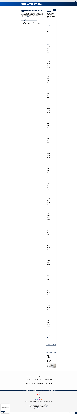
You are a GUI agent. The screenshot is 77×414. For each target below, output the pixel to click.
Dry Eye (47, 33)
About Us (24, 390)
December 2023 (48, 106)
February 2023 (48, 125)
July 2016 (48, 273)
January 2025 (48, 82)
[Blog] (41, 399)
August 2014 (48, 311)
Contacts (48, 29)
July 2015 (48, 296)
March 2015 (48, 303)
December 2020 (48, 174)
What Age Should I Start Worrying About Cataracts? (51, 17)
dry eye (52, 343)
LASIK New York (48, 350)
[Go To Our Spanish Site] (37, 394)
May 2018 (48, 232)
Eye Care (54, 344)
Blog (54, 390)
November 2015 (48, 288)
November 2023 (48, 108)
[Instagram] (39, 399)
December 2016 (48, 264)
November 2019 (48, 198)
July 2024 (48, 93)
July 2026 (48, 48)
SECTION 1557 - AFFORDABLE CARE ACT (38, 397)
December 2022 (48, 129)
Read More (28, 16)
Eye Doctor (48, 35)
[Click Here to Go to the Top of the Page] (76, 413)
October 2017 (48, 245)
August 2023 (48, 114)
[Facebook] (35, 399)
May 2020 (48, 187)
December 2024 (48, 84)
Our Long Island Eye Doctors (29, 390)
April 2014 (48, 318)
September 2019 (48, 202)
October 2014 (48, 309)
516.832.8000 (28, 381)
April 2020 (48, 189)
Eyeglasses (53, 345)
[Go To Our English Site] (39, 394)
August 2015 (48, 294)
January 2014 (48, 324)
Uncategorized (24, 17)
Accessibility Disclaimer (38, 398)
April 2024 (48, 99)
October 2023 (48, 110)
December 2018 (48, 219)
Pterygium (55, 352)
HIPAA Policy (38, 395)
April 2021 (48, 166)
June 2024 (48, 95)
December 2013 (48, 326)
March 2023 (48, 123)
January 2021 (48, 172)
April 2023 (48, 121)
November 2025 (48, 63)
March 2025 (48, 78)
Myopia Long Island (51, 352)
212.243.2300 (48, 381)
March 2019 (48, 213)
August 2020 (48, 181)
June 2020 (48, 185)
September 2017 (48, 247)
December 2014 (48, 307)
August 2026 (48, 46)
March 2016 (48, 281)
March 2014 (48, 320)
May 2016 (48, 277)
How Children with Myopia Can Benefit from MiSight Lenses (51, 21)
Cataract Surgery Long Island (50, 342)
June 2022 (48, 140)
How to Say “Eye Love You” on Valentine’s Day (29, 20)
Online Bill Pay (51, 390)
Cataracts (48, 27)
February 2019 (48, 215)
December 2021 (48, 151)
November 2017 (48, 243)
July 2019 (48, 206)
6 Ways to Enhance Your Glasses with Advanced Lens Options (50, 14)
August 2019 (48, 204)
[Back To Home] (4, 1)
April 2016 (48, 279)
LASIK (47, 347)
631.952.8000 (38, 381)
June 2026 (48, 50)
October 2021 (48, 155)
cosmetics (48, 31)
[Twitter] (37, 399)
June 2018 (48, 230)
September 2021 (48, 157)
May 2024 (48, 97)
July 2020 (48, 183)
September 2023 (48, 112)
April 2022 (48, 144)
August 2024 (48, 91)
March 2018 (48, 236)
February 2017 (48, 260)
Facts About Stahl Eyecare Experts (38, 407)
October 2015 (48, 290)
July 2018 (48, 228)
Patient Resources (35, 390)
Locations (21, 390)
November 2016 (48, 266)
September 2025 (48, 67)
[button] (5, 412)
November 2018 (48, 221)
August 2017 (48, 249)
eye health (55, 345)
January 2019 (48, 217)
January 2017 (48, 262)
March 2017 (48, 258)
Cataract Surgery (51, 341)
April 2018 (48, 234)
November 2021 (48, 153)
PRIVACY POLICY (38, 396)
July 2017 (48, 251)
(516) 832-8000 (28, 384)
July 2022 (48, 138)
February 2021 (48, 170)
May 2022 (48, 142)
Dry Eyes (48, 344)
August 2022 (48, 136)
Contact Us (47, 390)
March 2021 (48, 168)
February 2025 (48, 80)
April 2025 (48, 76)
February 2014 (48, 322)
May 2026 (48, 52)
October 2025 (48, 65)
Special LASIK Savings (42, 390)
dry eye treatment (51, 344)
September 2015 (48, 292)
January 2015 (48, 305)
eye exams (51, 345)
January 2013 (48, 335)
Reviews (56, 390)
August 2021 (48, 159)
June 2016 (48, 275)
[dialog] (5, 408)
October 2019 (48, 200)
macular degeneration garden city (51, 351)
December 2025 (48, 61)
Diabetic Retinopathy (48, 343)
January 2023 (48, 127)
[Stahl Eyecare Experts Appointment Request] (72, 412)
